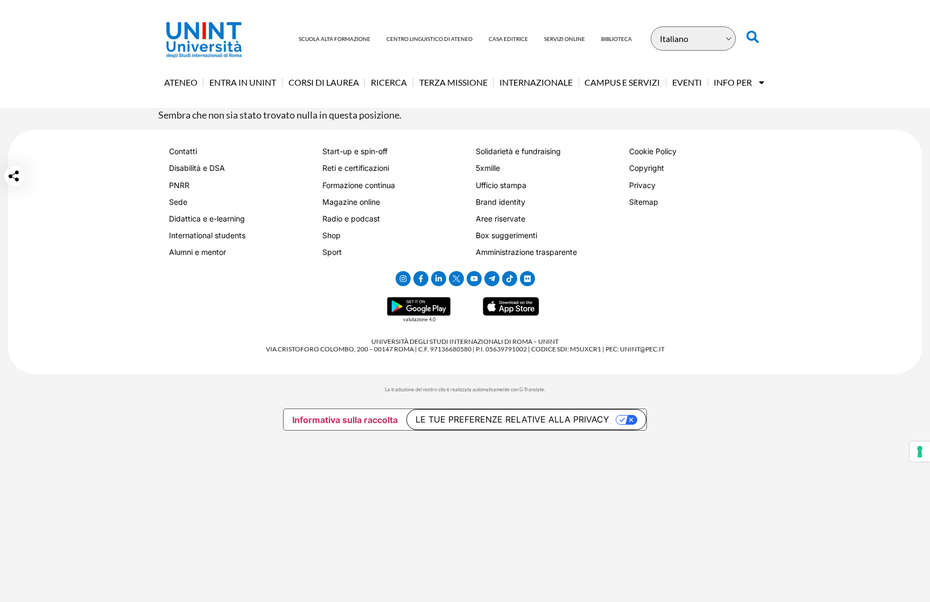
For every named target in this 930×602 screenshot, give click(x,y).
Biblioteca (616, 39)
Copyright (646, 167)
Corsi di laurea (323, 82)
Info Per (733, 82)
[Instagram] (403, 278)
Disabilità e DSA (197, 167)
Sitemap (643, 201)
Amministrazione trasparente (526, 252)
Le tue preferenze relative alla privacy (512, 419)
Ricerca (389, 82)
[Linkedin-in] (438, 278)
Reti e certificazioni (355, 167)
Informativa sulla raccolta (345, 419)
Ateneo (181, 82)
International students (207, 235)
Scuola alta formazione (334, 39)
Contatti (183, 151)
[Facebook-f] (420, 278)
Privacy (642, 185)
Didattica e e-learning (207, 218)
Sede (178, 201)
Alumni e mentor (197, 252)
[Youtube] (474, 278)
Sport (332, 252)
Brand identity (500, 201)
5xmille (488, 167)
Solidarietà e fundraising (518, 151)
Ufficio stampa (501, 185)
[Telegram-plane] (491, 278)
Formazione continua (358, 185)
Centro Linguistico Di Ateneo (429, 39)
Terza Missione (453, 82)
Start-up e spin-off (355, 151)
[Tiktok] (509, 278)
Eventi (687, 82)
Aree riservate (500, 218)
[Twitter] (456, 278)
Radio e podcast (351, 218)
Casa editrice (508, 39)
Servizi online (564, 39)
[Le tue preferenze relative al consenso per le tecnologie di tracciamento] (920, 451)
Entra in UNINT (242, 82)
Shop (331, 235)
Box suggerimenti (506, 235)
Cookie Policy (653, 151)
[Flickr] (527, 278)
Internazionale (536, 82)
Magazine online (351, 201)
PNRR (179, 185)
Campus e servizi (622, 82)
